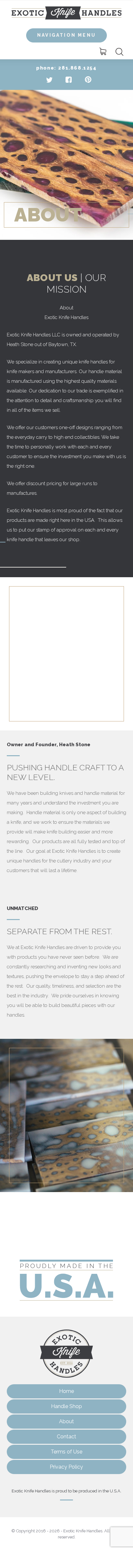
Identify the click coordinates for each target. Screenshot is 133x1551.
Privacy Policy (66, 1467)
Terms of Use (66, 1452)
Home (66, 1391)
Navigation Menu (66, 35)
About (66, 1421)
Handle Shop (66, 1406)
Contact (66, 1437)
